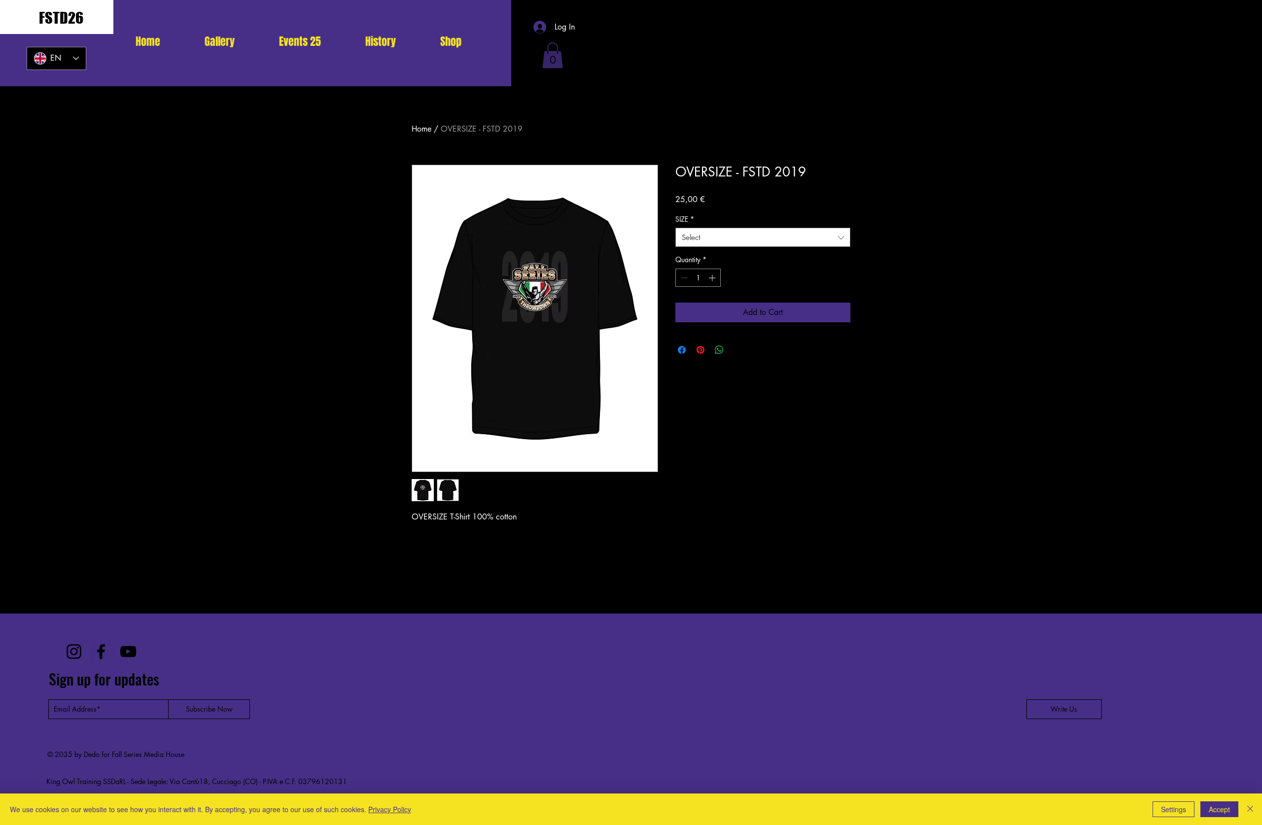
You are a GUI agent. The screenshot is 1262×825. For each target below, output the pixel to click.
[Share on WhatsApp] (719, 350)
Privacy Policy (389, 809)
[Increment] (713, 277)
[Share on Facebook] (682, 350)
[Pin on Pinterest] (700, 350)
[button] (300, 41)
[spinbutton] (698, 277)
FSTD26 (61, 18)
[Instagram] (74, 651)
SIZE (684, 219)
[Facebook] (101, 651)
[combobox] (762, 237)
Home (421, 129)
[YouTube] (128, 651)
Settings (1173, 809)
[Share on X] (738, 350)
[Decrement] (683, 277)
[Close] (1250, 809)
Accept (1219, 809)
